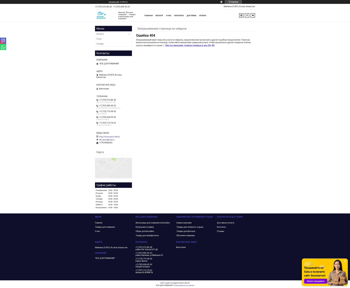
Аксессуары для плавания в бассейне (153, 223)
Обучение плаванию (185, 235)
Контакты (179, 16)
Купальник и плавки (145, 227)
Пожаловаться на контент (184, 285)
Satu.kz (187, 283)
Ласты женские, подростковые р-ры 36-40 (189, 45)
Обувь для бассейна (145, 231)
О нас (168, 16)
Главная (148, 16)
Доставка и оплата (225, 223)
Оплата (202, 16)
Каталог (159, 16)
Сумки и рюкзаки (184, 223)
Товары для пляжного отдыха (189, 227)
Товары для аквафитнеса (147, 235)
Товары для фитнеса (185, 231)
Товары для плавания (105, 227)
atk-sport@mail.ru (107, 140)
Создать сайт (114, 2)
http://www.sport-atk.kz (109, 137)
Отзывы (100, 44)
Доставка (191, 16)
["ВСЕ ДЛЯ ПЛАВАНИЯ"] (105, 15)
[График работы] (241, 15)
